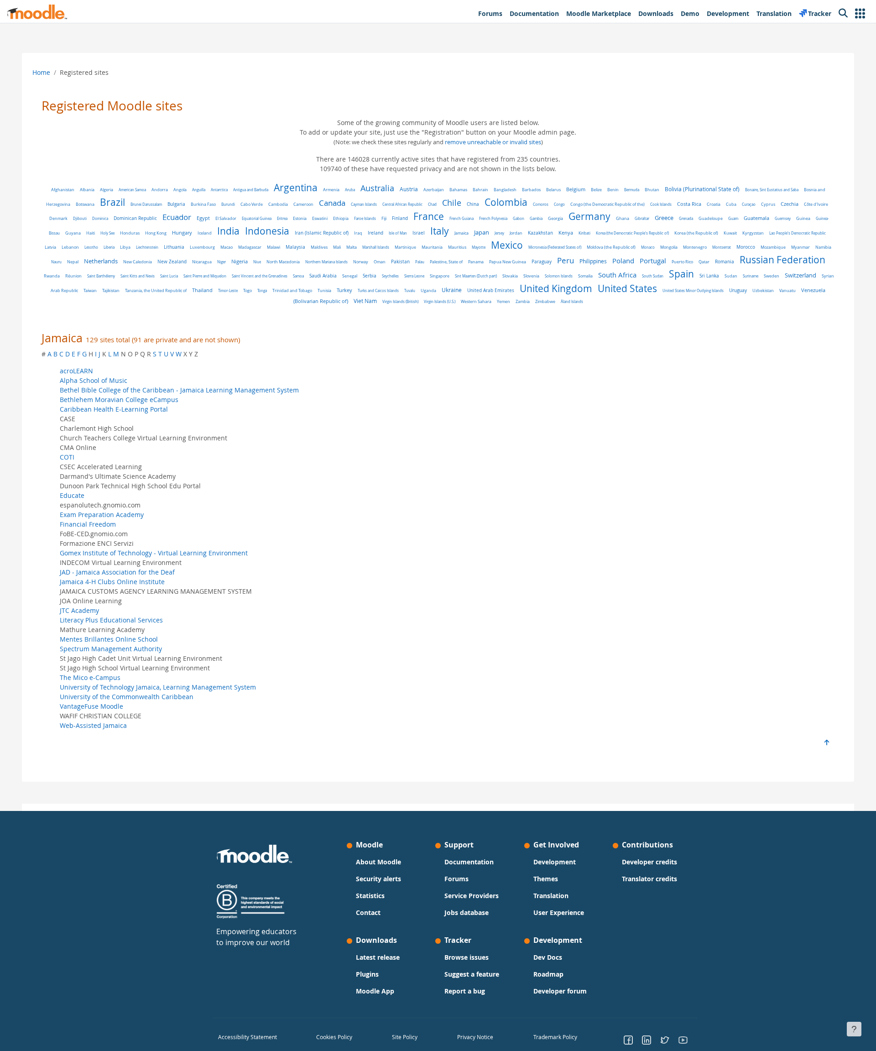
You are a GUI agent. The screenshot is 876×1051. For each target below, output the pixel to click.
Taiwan (90, 290)
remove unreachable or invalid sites (493, 142)
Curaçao (749, 204)
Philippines (593, 261)
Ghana (622, 218)
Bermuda (631, 189)
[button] (860, 13)
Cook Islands (661, 204)
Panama (476, 262)
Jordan (516, 233)
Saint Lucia (169, 275)
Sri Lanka (709, 276)
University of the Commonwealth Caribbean (126, 696)
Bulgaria (176, 204)
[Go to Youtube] (683, 1039)
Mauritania (432, 247)
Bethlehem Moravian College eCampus (119, 399)
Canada (332, 203)
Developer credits (649, 862)
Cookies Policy (334, 1037)
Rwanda (52, 276)
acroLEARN (76, 370)
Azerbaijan (433, 189)
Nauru (56, 261)
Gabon (518, 218)
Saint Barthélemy (101, 275)
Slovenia (531, 276)
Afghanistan (62, 190)
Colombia (506, 202)
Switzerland (800, 275)
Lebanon (70, 247)
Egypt (203, 218)
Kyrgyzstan (753, 232)
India (228, 231)
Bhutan (652, 189)
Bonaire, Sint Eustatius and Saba (771, 189)
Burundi (228, 204)
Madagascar (249, 247)
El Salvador (225, 218)
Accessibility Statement (247, 1037)
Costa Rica (689, 204)
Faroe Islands (365, 218)
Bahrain (480, 189)
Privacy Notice (475, 1037)
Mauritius (457, 247)
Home (41, 72)
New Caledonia (137, 261)
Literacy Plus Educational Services (111, 620)
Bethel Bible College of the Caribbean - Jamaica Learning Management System (179, 390)
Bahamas (458, 189)
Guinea (803, 218)
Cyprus (768, 204)
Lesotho (91, 247)
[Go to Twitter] (664, 1039)
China (473, 204)
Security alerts (378, 878)
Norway (360, 262)
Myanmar (800, 247)
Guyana (73, 232)
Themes (545, 878)
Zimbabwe (545, 301)
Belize (596, 189)
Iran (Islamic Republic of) (322, 233)
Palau (419, 261)
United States (627, 288)
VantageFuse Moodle (91, 706)
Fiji (383, 218)
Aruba (350, 189)
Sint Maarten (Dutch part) (476, 275)
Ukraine (452, 290)
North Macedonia (283, 262)
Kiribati (584, 232)
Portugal (653, 260)
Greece (664, 218)
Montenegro (695, 247)
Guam (733, 218)
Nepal (72, 262)
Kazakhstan (540, 233)
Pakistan (400, 262)
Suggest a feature (471, 974)
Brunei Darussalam (146, 204)
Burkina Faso (203, 204)
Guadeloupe (711, 218)
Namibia (823, 247)
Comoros (540, 204)
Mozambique (773, 247)
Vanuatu (787, 290)
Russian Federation (782, 259)
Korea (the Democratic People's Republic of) (632, 232)
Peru (565, 260)
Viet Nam (365, 300)
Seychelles (390, 275)
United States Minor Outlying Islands (693, 290)
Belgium (575, 189)
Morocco (745, 247)
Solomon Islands (559, 275)
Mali (337, 247)
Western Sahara (476, 301)
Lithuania (174, 247)
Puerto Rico (682, 262)
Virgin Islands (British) (400, 301)
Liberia (109, 247)
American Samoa (132, 189)
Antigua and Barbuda (250, 189)
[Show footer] (854, 1029)
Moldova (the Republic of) (611, 247)
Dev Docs (547, 957)
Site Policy (404, 1037)
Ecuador (176, 217)
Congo (559, 204)
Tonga (262, 290)
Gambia (536, 218)
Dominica (100, 218)
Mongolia (669, 247)
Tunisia (324, 290)
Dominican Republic (135, 218)
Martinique (405, 247)
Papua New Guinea (507, 261)
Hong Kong (156, 233)
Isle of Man (398, 232)
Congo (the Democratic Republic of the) (607, 204)
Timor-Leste (228, 290)
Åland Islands (572, 301)
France (428, 216)
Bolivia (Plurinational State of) (702, 189)
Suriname (750, 275)
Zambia (523, 301)
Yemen (503, 301)
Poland (623, 260)
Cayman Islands (364, 204)
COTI (67, 457)
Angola (180, 189)
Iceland (205, 232)
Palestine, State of (446, 261)
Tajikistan (111, 290)
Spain (681, 273)
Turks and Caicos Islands (378, 290)
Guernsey (783, 218)
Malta (351, 247)
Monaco (648, 247)
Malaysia (295, 247)
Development (554, 862)
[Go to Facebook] (628, 1039)
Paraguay (542, 262)
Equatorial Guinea (256, 218)
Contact (368, 912)
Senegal (349, 276)
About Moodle (378, 862)
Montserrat (721, 247)
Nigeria (239, 261)
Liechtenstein (147, 247)
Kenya (565, 233)
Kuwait (730, 232)
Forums (456, 878)
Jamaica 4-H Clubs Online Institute (112, 581)
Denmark (58, 218)
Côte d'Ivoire (816, 204)
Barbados (531, 189)
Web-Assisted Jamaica (93, 725)
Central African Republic (402, 204)
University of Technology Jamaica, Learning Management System (158, 687)
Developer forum (560, 991)
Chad (432, 204)
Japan (481, 232)
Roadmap (548, 974)
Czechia (789, 204)
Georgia (555, 218)
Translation (550, 895)
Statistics (370, 895)
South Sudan (652, 275)
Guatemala (756, 218)
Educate (72, 495)
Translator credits (649, 878)
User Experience (558, 912)
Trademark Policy (555, 1037)
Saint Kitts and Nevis (137, 275)
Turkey (344, 290)
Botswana (85, 204)
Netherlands (101, 261)
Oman (380, 262)
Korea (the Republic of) (696, 233)
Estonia (300, 218)
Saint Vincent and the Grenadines (259, 275)
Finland (400, 218)
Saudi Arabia (323, 276)
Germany (589, 216)
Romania (724, 261)
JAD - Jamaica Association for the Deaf (117, 572)
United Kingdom (556, 288)
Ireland (375, 233)
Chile (451, 202)
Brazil (112, 202)
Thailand (202, 290)
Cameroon (303, 204)
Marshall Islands (375, 247)
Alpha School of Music (93, 380)
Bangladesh (505, 190)
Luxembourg (202, 247)
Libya (125, 247)
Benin (613, 190)
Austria (409, 189)
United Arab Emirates (490, 290)
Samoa (298, 275)
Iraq (358, 233)
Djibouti (80, 218)
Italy (439, 231)
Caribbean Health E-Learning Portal (114, 409)
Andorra (159, 189)
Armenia (331, 190)
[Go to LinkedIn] (646, 1039)
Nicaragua (202, 262)
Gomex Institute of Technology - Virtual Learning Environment (154, 553)
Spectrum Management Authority (111, 648)
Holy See (107, 232)
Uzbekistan (763, 290)
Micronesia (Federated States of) (554, 247)
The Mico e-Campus (90, 677)
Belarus (553, 190)
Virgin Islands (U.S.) (439, 301)
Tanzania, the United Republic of (156, 290)
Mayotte (478, 247)
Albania (87, 190)
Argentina (296, 187)
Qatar (704, 261)
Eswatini (320, 218)
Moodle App (375, 991)
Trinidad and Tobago (292, 290)
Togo (247, 290)
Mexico (507, 245)
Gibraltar (642, 218)
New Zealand (172, 261)
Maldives (319, 247)
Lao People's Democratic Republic (797, 232)
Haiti (90, 233)
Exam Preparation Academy (102, 514)
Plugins (367, 974)
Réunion (73, 276)
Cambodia (278, 204)
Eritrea (282, 218)
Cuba (731, 204)
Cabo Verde (251, 204)
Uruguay (738, 290)
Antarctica (219, 189)
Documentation (469, 862)
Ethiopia (341, 218)
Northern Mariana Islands (326, 261)
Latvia (50, 247)
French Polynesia (493, 218)
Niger (221, 261)
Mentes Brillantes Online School (109, 639)
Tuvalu (409, 290)
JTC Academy (79, 610)
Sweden (771, 276)
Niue (257, 261)
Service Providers (471, 895)
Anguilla (198, 189)
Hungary (182, 232)
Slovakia (510, 276)
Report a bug (464, 991)
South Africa (617, 274)
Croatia (713, 204)
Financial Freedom (88, 524)
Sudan (731, 276)
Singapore (439, 276)
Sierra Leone (414, 275)
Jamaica (461, 233)
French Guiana (461, 218)
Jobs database (466, 912)
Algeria (106, 190)
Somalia (585, 275)
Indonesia (267, 231)
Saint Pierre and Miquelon (204, 275)
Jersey (499, 232)
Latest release (378, 957)
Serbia (369, 276)
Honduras (130, 233)
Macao (226, 247)
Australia (377, 188)
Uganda (428, 290)
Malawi (273, 247)
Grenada (686, 218)
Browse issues (466, 957)
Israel (418, 233)
